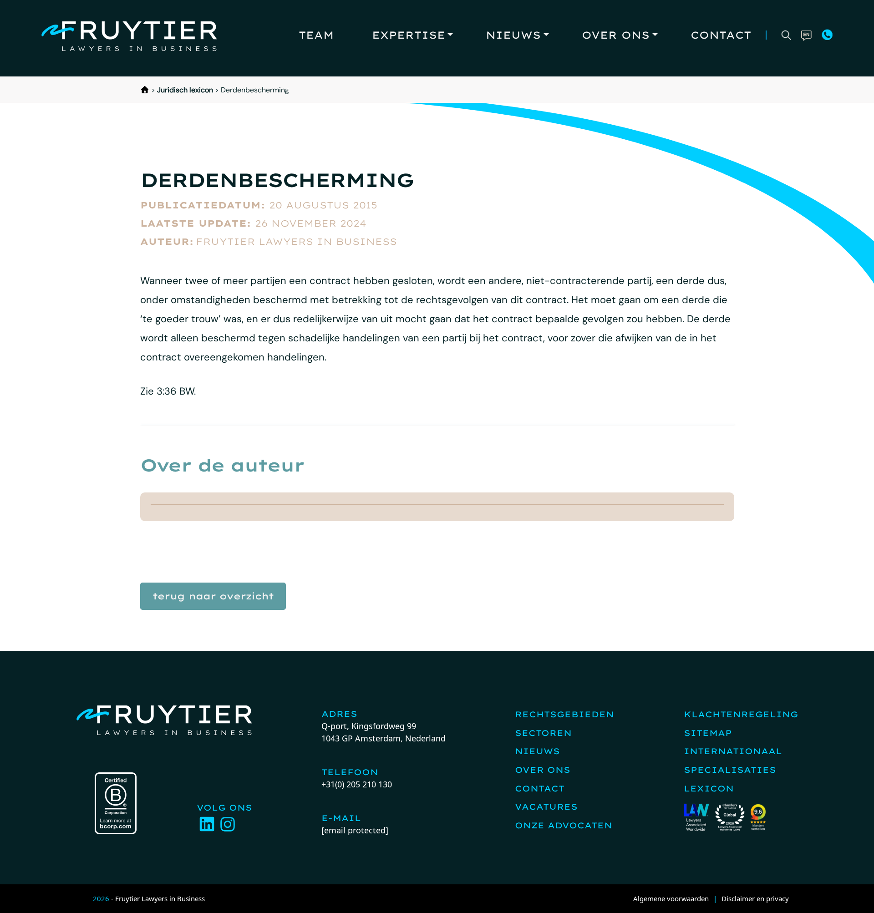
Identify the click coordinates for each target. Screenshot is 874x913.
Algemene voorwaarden (671, 898)
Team (316, 35)
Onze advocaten (563, 825)
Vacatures (546, 806)
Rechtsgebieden (564, 714)
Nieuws (513, 35)
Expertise (408, 35)
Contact (721, 35)
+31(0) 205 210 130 (356, 784)
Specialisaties (730, 770)
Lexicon (709, 788)
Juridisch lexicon (185, 90)
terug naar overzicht (213, 596)
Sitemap (708, 733)
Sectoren (543, 733)
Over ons (616, 35)
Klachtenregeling (741, 714)
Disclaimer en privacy (755, 898)
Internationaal (733, 751)
